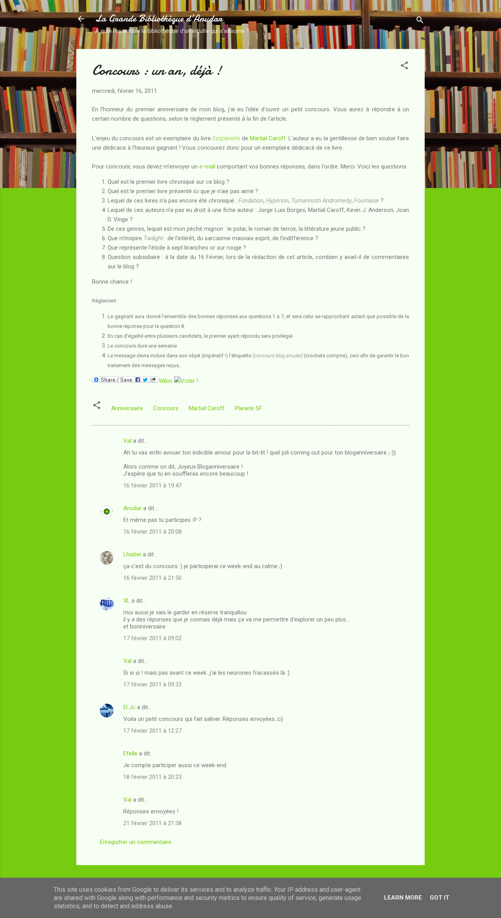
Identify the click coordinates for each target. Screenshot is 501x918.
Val (127, 440)
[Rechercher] (420, 21)
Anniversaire (127, 408)
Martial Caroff (268, 138)
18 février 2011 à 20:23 (152, 776)
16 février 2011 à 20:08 (152, 531)
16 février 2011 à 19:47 (152, 485)
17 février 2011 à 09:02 (152, 638)
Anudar (132, 508)
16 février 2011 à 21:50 (152, 577)
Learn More (403, 897)
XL (126, 600)
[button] (404, 67)
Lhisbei (132, 554)
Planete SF (248, 408)
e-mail (207, 166)
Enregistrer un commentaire (135, 842)
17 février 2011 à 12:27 (152, 730)
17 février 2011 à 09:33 (152, 684)
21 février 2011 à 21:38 (152, 823)
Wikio (166, 380)
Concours (165, 408)
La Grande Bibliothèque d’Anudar (158, 18)
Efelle (130, 753)
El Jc (129, 707)
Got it (439, 897)
